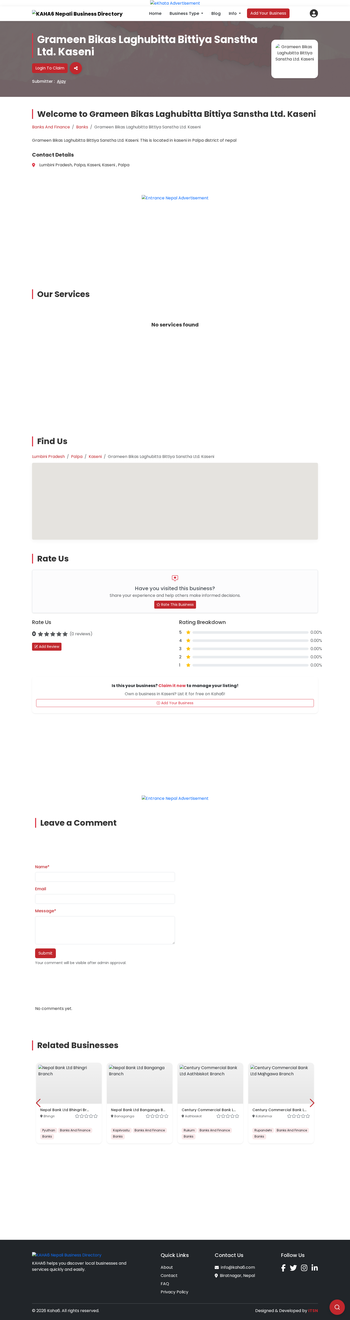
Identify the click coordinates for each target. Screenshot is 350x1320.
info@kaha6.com (238, 1267)
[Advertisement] (178, 241)
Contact (169, 1275)
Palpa (77, 456)
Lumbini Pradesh (48, 456)
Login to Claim (49, 68)
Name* (42, 867)
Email (40, 889)
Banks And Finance (51, 127)
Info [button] (233, 13)
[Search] (337, 1307)
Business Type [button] (185, 13)
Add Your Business (268, 13)
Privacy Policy (174, 1292)
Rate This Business (177, 604)
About (167, 1267)
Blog (216, 13)
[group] (69, 1103)
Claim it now (172, 686)
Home (155, 13)
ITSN (313, 1311)
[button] (314, 13)
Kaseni (95, 456)
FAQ (165, 1284)
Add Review (48, 646)
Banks (82, 127)
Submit (45, 953)
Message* (45, 911)
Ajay (61, 81)
